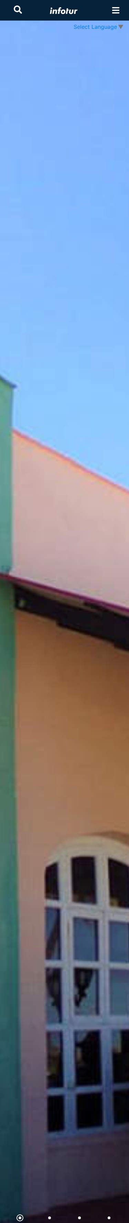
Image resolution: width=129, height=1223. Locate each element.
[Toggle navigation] (115, 10)
